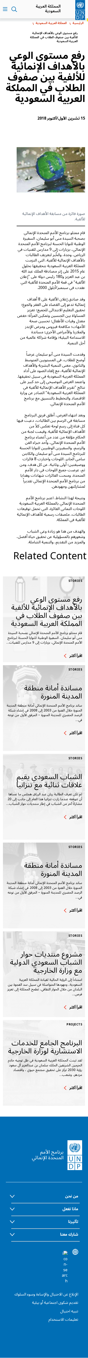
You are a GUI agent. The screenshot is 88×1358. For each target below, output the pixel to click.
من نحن (71, 1196)
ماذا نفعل (70, 1209)
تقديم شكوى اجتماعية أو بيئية (55, 1302)
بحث (14, 9)
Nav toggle (5, 9)
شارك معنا (69, 1234)
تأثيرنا (73, 1222)
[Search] (64, 1267)
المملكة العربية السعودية (48, 8)
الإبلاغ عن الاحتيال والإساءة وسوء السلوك (46, 1294)
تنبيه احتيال (69, 1311)
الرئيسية (78, 23)
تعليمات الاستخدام (63, 1319)
